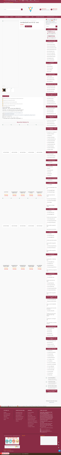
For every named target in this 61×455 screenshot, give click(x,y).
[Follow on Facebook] (53, 1)
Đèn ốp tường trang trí (50, 121)
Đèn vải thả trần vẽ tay (50, 51)
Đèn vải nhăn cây (50, 81)
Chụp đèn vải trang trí (50, 133)
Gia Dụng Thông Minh (40, 16)
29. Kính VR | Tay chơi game (51, 364)
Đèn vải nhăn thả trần (50, 77)
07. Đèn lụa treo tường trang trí (51, 120)
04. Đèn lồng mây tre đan (31, 416)
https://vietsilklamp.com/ (19, 112)
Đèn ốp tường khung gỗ (51, 123)
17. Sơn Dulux (49, 275)
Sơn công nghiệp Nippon (51, 190)
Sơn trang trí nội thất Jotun (51, 222)
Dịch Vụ (11, 16)
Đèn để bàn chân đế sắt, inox (51, 103)
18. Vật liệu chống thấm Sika (51, 299)
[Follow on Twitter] (55, 1)
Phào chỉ (48, 168)
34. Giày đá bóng (50, 373)
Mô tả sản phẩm (6, 96)
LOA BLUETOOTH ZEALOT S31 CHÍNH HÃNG (14, 266)
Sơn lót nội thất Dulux (50, 286)
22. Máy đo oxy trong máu (51, 352)
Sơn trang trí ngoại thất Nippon (51, 198)
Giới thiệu (5, 412)
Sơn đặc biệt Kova (50, 263)
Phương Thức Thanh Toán (19, 416)
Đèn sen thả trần (50, 66)
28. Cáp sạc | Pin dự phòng (51, 362)
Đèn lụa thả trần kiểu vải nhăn (51, 47)
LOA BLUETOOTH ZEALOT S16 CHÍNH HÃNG (23, 192)
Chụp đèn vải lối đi (50, 149)
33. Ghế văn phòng (50, 371)
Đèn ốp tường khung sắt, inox (51, 125)
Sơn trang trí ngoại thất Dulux (51, 288)
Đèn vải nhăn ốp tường (50, 79)
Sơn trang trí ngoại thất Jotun (51, 220)
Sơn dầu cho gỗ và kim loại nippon (51, 195)
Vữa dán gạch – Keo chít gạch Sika (51, 319)
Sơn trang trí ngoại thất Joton (51, 245)
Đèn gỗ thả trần (49, 333)
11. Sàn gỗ (27, 16)
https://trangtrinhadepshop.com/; (10, 112)
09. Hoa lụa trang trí (31, 423)
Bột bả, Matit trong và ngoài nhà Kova (52, 270)
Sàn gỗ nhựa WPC (50, 170)
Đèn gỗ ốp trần (49, 331)
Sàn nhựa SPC (49, 173)
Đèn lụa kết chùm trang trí (51, 56)
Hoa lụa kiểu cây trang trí (51, 157)
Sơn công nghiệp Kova (50, 261)
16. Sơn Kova (49, 256)
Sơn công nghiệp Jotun (50, 214)
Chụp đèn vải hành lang (50, 147)
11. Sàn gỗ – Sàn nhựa (31, 426)
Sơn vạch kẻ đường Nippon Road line (52, 188)
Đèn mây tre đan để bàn (51, 89)
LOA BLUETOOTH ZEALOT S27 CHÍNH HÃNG (39, 192)
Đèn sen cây (49, 71)
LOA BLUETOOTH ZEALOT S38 (14, 192)
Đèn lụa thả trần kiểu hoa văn (51, 49)
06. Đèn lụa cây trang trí (51, 108)
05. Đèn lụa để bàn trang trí (51, 96)
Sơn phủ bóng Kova (50, 265)
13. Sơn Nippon (49, 184)
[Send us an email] (56, 1)
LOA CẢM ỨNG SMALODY (39, 266)
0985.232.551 (51, 36)
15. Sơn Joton (49, 233)
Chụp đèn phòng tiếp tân (51, 140)
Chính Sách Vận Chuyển (19, 418)
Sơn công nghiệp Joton (50, 237)
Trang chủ (6, 16)
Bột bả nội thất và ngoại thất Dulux (51, 293)
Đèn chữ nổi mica (50, 342)
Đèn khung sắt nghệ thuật (51, 54)
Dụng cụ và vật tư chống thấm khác (51, 305)
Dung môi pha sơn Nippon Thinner (51, 206)
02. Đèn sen (49, 64)
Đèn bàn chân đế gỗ (50, 100)
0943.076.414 (11, 2)
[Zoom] (3, 86)
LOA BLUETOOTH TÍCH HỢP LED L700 (23, 266)
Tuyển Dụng (5, 416)
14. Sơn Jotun (49, 210)
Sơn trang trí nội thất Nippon (51, 200)
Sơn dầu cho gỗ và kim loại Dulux (51, 281)
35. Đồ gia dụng (49, 374)
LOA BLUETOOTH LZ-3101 (31, 192)
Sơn (32, 16)
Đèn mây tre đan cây (50, 91)
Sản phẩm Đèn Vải (18, 16)
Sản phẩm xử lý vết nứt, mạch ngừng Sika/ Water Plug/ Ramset (51, 314)
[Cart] (56, 17)
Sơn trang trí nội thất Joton (51, 247)
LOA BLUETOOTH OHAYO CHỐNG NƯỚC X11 (6, 266)
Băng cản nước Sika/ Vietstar (51, 301)
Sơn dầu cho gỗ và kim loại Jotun (52, 217)
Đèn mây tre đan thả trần (51, 87)
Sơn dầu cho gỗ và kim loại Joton (52, 240)
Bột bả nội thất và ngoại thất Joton (51, 251)
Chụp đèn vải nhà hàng (50, 137)
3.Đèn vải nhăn (49, 76)
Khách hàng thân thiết (7, 413)
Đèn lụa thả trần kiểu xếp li (51, 46)
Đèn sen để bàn (49, 69)
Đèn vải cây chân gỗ (50, 111)
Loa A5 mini (6, 191)
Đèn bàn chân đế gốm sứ (51, 101)
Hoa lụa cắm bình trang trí (51, 155)
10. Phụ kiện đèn (49, 162)
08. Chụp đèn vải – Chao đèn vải (32, 422)
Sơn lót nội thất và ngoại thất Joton (51, 244)
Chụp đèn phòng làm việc (51, 144)
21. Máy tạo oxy (49, 350)
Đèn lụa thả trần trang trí (51, 44)
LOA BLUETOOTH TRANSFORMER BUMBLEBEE (31, 266)
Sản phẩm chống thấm (50, 310)
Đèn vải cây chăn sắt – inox (51, 113)
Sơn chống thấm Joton (50, 235)
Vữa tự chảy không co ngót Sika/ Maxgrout (51, 323)
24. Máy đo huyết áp (50, 355)
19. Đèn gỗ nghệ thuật (50, 328)
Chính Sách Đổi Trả (18, 415)
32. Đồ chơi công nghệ (50, 369)
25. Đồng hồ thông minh (51, 357)
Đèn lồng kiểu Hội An (50, 58)
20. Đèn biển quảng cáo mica (51, 340)
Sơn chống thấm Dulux (50, 277)
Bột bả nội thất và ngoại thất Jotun (51, 226)
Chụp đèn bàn (49, 135)
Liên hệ (5, 419)
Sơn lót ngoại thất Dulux (51, 284)
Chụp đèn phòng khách (50, 142)
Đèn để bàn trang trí (50, 98)
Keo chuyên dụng (50, 166)
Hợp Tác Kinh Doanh (7, 415)
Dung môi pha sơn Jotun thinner (51, 229)
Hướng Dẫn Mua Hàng (19, 412)
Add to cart (28, 26)
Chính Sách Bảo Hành (19, 413)
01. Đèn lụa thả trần (50, 42)
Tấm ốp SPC (49, 175)
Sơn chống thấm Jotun (50, 212)
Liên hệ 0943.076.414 (50, 16)
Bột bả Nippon (49, 202)
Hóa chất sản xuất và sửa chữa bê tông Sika (51, 308)
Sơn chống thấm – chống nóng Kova (51, 260)
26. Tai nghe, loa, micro (50, 359)
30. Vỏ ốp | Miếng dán (50, 366)
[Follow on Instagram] (54, 1)
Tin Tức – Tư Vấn (6, 418)
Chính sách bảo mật (19, 419)
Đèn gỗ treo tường (50, 335)
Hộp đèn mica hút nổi (50, 344)
